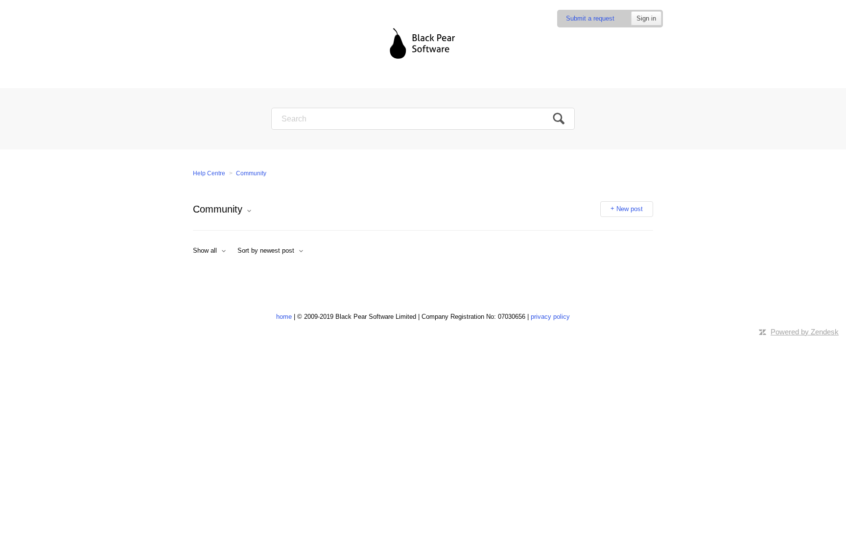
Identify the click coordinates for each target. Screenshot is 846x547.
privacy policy (550, 316)
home (284, 316)
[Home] (423, 44)
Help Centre (209, 173)
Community (251, 173)
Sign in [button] (646, 18)
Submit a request (590, 18)
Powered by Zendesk (805, 332)
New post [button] (629, 209)
